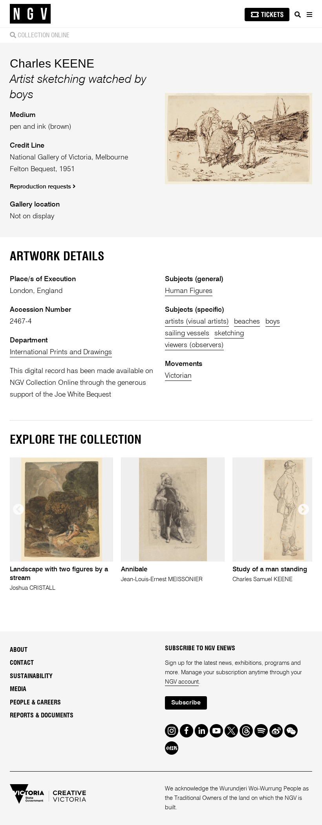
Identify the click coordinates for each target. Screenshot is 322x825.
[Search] (298, 14)
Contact (22, 663)
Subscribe (186, 703)
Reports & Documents (41, 715)
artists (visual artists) (197, 321)
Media (18, 689)
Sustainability (31, 676)
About (18, 650)
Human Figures (188, 291)
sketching (229, 333)
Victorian (178, 375)
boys (272, 321)
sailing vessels (187, 333)
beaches (247, 321)
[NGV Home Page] (30, 14)
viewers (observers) (194, 345)
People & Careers (35, 702)
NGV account (182, 682)
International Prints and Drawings (61, 352)
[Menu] (309, 14)
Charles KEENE (52, 63)
